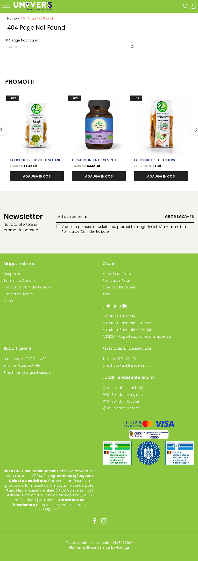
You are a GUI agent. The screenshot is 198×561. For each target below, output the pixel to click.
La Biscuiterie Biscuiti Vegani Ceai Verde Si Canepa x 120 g (35, 160)
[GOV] (148, 453)
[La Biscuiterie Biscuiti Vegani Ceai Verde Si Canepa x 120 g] (36, 123)
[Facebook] (94, 521)
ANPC (107, 294)
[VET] (179, 453)
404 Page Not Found (37, 18)
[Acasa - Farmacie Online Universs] (33, 6)
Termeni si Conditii (19, 280)
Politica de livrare (18, 294)
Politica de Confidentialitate (85, 231)
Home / (13, 18)
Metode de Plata (117, 273)
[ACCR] (117, 453)
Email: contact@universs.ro (126, 365)
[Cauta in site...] (185, 6)
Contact (11, 300)
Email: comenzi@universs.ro (27, 372)
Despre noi (13, 273)
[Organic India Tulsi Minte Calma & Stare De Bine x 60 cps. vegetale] (98, 123)
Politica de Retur (116, 280)
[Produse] (6, 7)
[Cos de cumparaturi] (193, 6)
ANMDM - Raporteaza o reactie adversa (137, 336)
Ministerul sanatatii (119, 316)
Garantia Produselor (120, 287)
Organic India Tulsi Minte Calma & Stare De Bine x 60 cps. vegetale (98, 160)
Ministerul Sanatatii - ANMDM (127, 329)
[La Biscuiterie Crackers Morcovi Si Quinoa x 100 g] (160, 123)
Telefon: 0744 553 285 (22, 365)
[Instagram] (103, 521)
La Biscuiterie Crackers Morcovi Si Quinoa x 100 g (157, 160)
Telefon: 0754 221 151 (119, 358)
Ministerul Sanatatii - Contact (128, 323)
